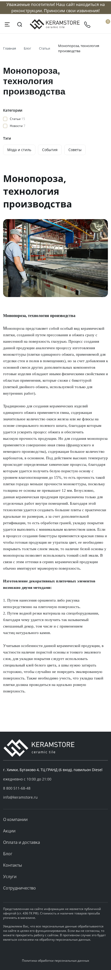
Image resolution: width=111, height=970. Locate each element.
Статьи (44, 48)
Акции (9, 831)
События (50, 149)
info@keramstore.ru (20, 797)
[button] (55, 788)
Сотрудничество (19, 888)
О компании (15, 819)
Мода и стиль (19, 149)
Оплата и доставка (21, 842)
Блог (27, 48)
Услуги (10, 876)
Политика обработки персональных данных (55, 960)
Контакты (12, 865)
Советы (75, 149)
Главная (9, 48)
